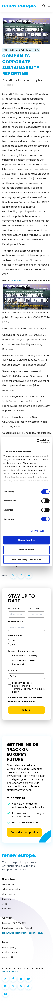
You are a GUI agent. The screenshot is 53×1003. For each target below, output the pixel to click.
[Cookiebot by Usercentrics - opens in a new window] (37, 441)
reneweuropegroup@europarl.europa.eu (22, 932)
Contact (6, 908)
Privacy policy (9, 947)
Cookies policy (9, 952)
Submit (26, 710)
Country (12, 670)
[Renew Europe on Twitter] (5, 978)
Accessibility (8, 957)
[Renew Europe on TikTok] (28, 986)
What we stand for (11, 889)
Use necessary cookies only (26, 559)
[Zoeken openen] (43, 6)
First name (13, 608)
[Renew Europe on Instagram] (13, 986)
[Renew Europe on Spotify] (21, 986)
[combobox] (26, 676)
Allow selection (27, 549)
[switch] (45, 500)
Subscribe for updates (24, 832)
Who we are (8, 884)
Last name (33, 608)
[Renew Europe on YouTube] (28, 978)
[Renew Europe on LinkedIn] (21, 978)
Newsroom (7, 899)
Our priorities (8, 894)
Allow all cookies (26, 540)
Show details (37, 531)
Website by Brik (10, 971)
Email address (15, 621)
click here (16, 280)
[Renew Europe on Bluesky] (5, 994)
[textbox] (13, 676)
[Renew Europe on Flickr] (5, 986)
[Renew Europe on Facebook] (13, 978)
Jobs (4, 903)
